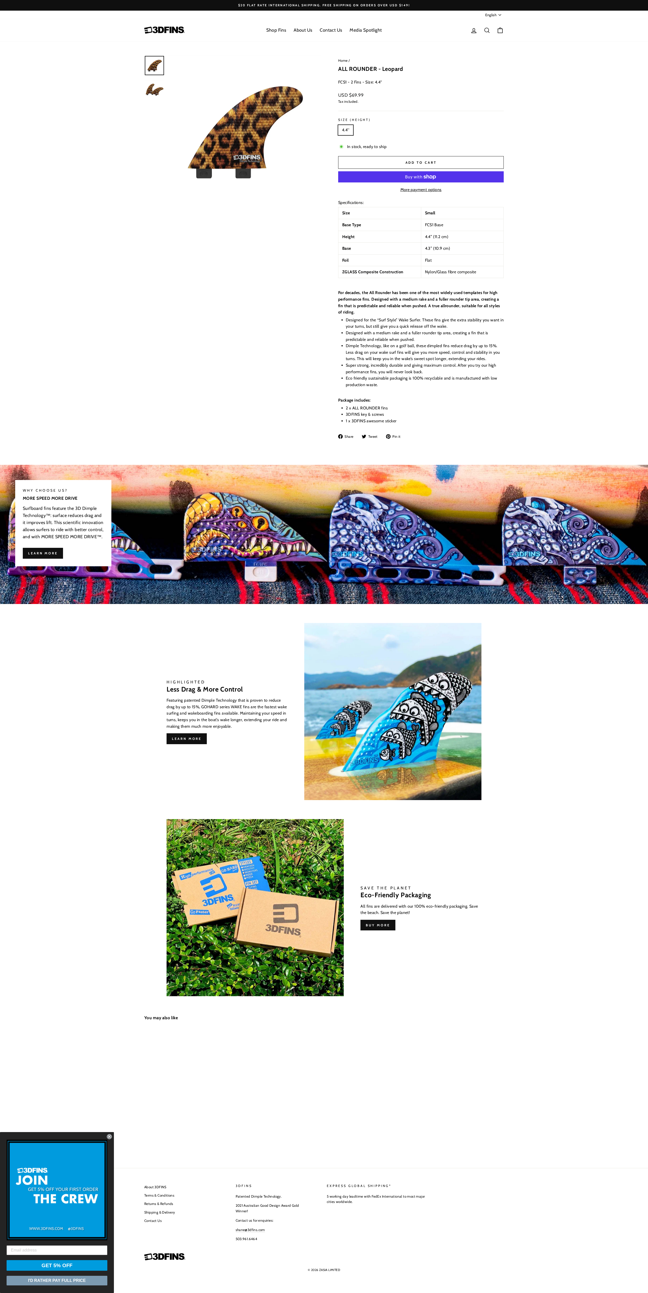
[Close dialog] (109, 1136)
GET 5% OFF (57, 1265)
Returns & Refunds (158, 1204)
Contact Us (331, 30)
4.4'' (345, 130)
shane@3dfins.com (250, 1230)
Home (343, 60)
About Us (303, 30)
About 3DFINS (155, 1187)
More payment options (421, 189)
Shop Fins (276, 30)
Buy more (378, 925)
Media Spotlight (366, 30)
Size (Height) (354, 120)
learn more (43, 553)
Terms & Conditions (159, 1195)
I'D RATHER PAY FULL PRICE (57, 1280)
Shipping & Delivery (159, 1212)
